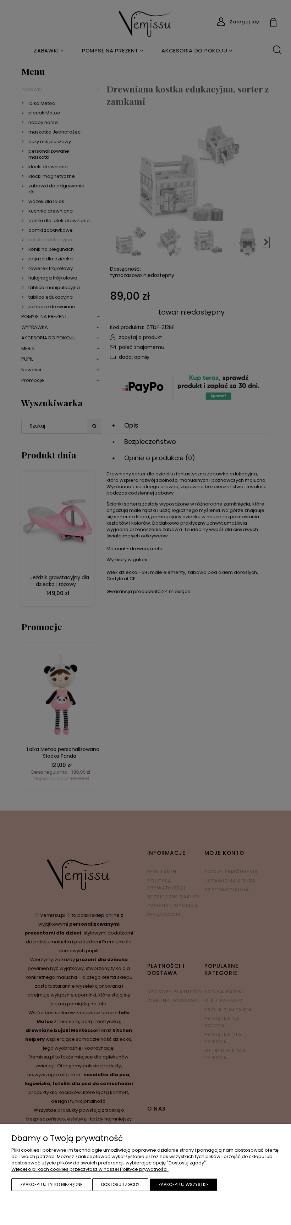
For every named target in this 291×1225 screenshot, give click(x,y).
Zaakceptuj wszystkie (183, 1184)
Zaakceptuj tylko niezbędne (51, 1184)
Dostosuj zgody (120, 1184)
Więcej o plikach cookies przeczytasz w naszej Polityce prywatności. (90, 1169)
